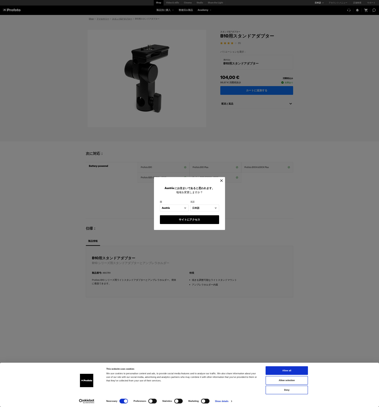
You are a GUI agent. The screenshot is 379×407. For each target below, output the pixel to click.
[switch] (152, 401)
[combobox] (174, 208)
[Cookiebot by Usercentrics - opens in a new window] (87, 401)
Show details (221, 401)
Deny (286, 390)
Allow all (286, 370)
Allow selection (287, 380)
